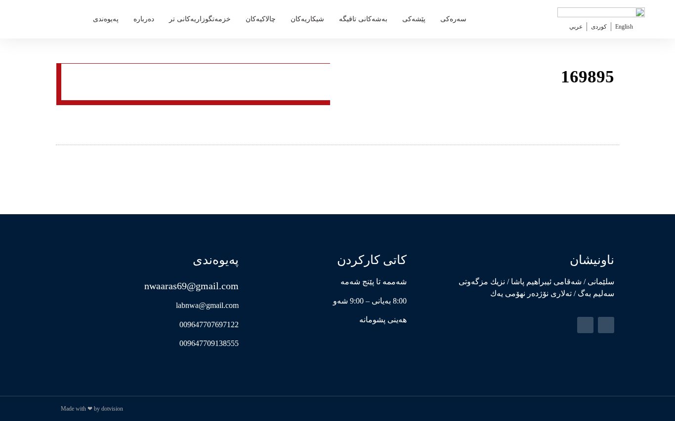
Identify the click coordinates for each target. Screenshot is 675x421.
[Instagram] (585, 325)
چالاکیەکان (261, 19)
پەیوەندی (106, 19)
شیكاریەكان (307, 19)
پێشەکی (413, 19)
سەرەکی (453, 19)
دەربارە (143, 19)
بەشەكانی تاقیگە (363, 19)
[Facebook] (606, 325)
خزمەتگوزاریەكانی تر (200, 19)
